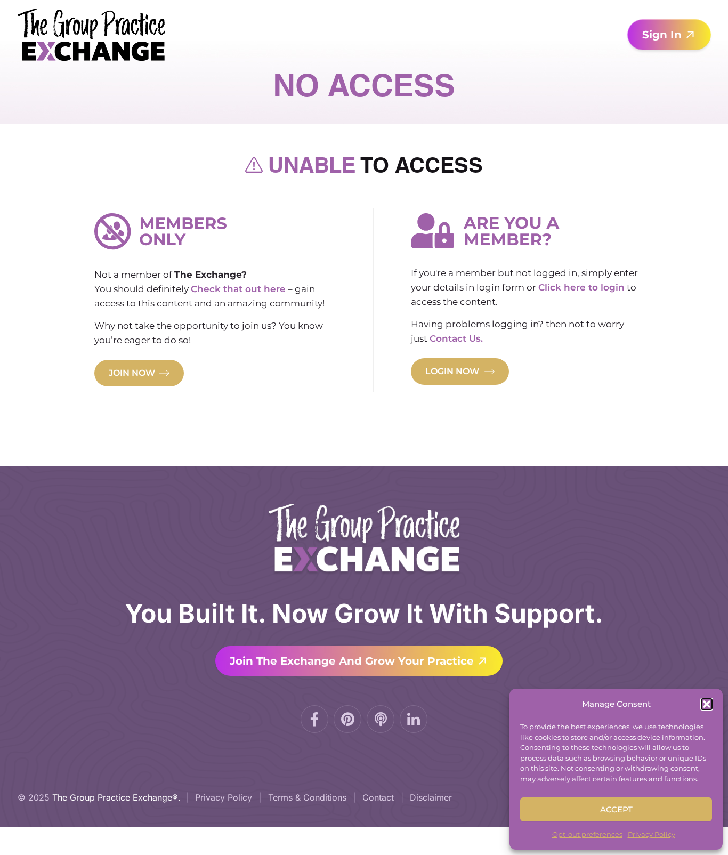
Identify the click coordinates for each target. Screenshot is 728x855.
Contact (378, 797)
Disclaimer (431, 797)
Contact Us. (456, 338)
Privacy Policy (651, 834)
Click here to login (581, 287)
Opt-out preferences (587, 834)
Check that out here (238, 289)
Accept (616, 809)
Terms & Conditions (307, 797)
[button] (706, 704)
